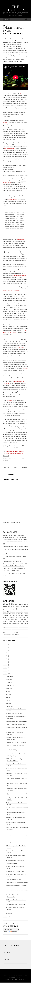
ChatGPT (5, 619)
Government (24, 606)
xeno (27, 617)
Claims (10, 606)
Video (21, 604)
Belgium (4, 627)
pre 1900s (15, 634)
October (8, 682)
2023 (6, 653)
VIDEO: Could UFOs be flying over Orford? (16, 724)
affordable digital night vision (19, 275)
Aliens (19, 608)
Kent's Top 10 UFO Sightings (13, 750)
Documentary (13, 608)
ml (19, 458)
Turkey (7, 634)
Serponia (26, 623)
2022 (6, 656)
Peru (16, 619)
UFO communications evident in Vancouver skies (13, 29)
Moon (12, 619)
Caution (26, 610)
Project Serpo (10, 632)
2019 (6, 662)
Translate (14, 931)
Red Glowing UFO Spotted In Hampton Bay (16, 756)
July (7, 691)
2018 (6, 665)
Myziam (21, 628)
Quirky (18, 613)
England (19, 621)
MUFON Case (8, 628)
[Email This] (4, 456)
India (9, 619)
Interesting (16, 606)
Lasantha (18, 977)
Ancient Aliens (19, 611)
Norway (16, 630)
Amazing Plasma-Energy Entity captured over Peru (15, 549)
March (7, 703)
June (7, 694)
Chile (10, 615)
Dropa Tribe (16, 627)
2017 (6, 667)
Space (5, 606)
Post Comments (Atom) (15, 522)
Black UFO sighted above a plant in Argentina (17, 753)
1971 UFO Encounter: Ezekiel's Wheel (15, 860)
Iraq (27, 627)
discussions (12, 625)
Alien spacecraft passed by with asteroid (15, 904)
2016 (6, 671)
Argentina (10, 621)
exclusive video (17, 37)
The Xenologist (15, 8)
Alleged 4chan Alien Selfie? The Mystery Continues (15, 546)
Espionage (12, 611)
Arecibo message (20, 239)
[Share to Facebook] (8, 456)
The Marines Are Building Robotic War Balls (16, 721)
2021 (6, 659)
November (8, 679)
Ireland (4, 628)
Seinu (18, 623)
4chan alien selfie (7, 617)
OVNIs (11, 604)
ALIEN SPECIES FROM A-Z (13, 863)
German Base (21, 627)
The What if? (24, 619)
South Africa (6, 625)
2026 (6, 644)
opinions (5, 621)
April (7, 700)
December (8, 676)
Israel (4, 623)
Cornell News (6, 249)
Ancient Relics (15, 610)
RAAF (17, 632)
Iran (27, 621)
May (7, 697)
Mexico (11, 623)
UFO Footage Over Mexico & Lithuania (15, 871)
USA (16, 604)
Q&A (15, 632)
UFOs (5, 604)
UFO (20, 93)
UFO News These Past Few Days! (14, 713)
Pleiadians (5, 632)
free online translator (13, 199)
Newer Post (6, 467)
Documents (12, 613)
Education (15, 621)
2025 (6, 647)
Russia (4, 611)
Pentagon (20, 630)
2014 (6, 917)
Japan (7, 623)
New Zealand (6, 630)
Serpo (22, 623)
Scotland (15, 623)
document (21, 304)
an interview (9, 400)
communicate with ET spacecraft (11, 290)
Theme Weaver (15, 975)
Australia (5, 610)
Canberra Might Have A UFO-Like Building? (16, 838)
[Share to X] (7, 456)
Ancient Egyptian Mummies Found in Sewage (17, 835)
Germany (20, 617)
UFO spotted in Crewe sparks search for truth (17, 882)
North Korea (11, 630)
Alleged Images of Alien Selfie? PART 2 (12, 561)
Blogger (19, 973)
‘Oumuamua (18, 625)
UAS (12, 634)
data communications (9, 148)
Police (19, 619)
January (8, 913)
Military (5, 608)
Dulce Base (20, 615)
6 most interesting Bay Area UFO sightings (16, 742)
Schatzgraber (21, 632)
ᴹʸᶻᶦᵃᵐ (18, 634)
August (8, 688)
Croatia (12, 627)
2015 (6, 673)
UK (8, 611)
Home (15, 467)
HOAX (24, 617)
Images (26, 604)
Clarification (14, 615)
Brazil (12, 617)
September (8, 685)
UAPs (10, 634)
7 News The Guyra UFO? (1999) (13, 879)
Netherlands (25, 628)
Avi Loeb (26, 625)
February (8, 706)
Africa (22, 625)
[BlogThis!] (5, 456)
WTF (8, 608)
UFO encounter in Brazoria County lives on (16, 832)
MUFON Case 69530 (16, 628)
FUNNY (24, 621)
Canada (16, 617)
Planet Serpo (25, 630)
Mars (9, 610)
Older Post (25, 467)
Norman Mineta (20, 347)
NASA (22, 608)
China (26, 608)
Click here (5, 93)
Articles (21, 610)
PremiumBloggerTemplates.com (15, 979)
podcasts (26, 615)
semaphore (5, 122)
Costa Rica (8, 627)
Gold (25, 627)
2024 (6, 650)
